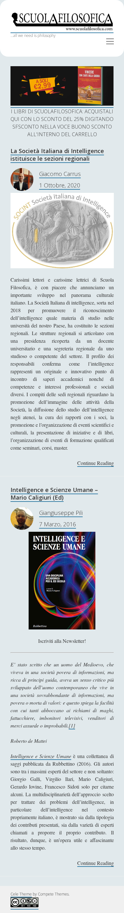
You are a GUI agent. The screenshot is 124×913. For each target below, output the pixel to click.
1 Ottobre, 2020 (59, 185)
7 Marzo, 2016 (57, 524)
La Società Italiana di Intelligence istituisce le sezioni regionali (57, 154)
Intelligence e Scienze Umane (40, 756)
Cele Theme (21, 894)
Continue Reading (95, 463)
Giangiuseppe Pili (61, 512)
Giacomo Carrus (60, 174)
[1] (72, 725)
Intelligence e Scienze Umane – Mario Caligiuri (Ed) (54, 493)
